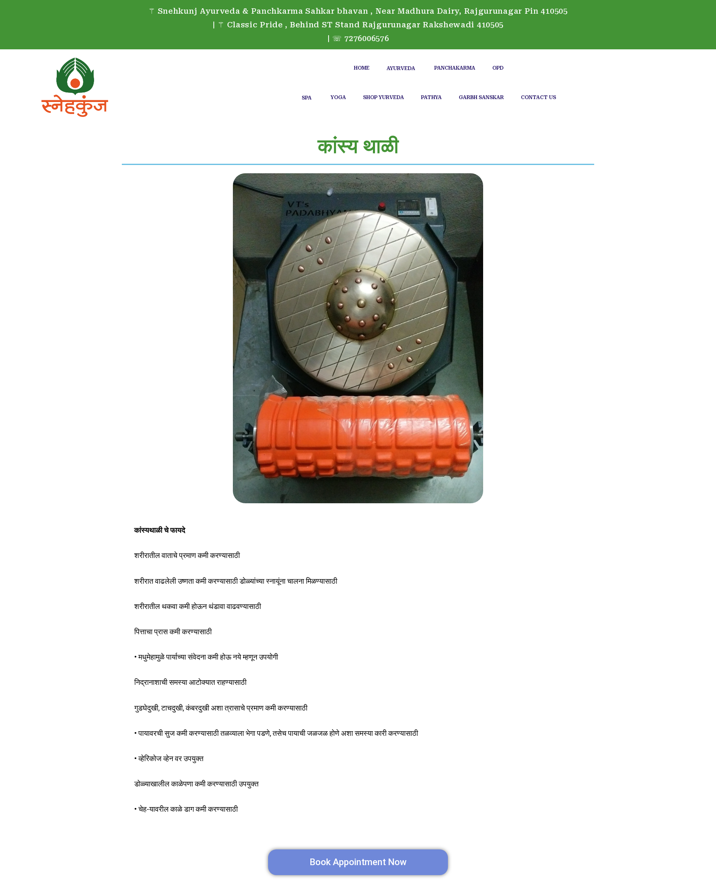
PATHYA (431, 97)
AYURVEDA (401, 68)
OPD (497, 68)
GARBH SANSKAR (481, 97)
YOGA (338, 97)
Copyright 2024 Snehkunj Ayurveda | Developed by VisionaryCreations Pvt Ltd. (358, 887)
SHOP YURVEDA (383, 97)
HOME (362, 68)
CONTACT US (538, 97)
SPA (307, 98)
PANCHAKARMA (454, 68)
